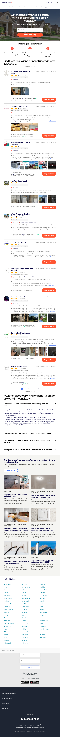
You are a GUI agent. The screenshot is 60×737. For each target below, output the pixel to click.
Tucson (6, 590)
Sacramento (8, 604)
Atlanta (6, 637)
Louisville (24, 584)
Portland (42, 584)
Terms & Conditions (39, 727)
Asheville (24, 621)
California (25, 724)
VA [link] (9, 7)
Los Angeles (7, 598)
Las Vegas (25, 612)
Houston (42, 615)
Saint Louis (25, 609)
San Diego (7, 607)
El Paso (42, 609)
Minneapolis (25, 601)
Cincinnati (25, 635)
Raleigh (24, 629)
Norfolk (42, 623)
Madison (42, 635)
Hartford (6, 618)
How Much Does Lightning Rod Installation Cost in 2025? (42, 561)
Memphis (42, 598)
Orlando (6, 632)
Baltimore (25, 590)
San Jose (6, 612)
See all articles (10, 470)
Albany (24, 615)
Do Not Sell (31, 724)
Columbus (25, 640)
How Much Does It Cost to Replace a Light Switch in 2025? (42, 529)
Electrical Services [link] (24, 7)
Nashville (42, 601)
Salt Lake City (44, 621)
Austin (42, 604)
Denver (6, 615)
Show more (53, 121)
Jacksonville (7, 626)
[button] (15, 91)
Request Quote (49, 99)
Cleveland (25, 637)
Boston (24, 593)
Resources (5, 703)
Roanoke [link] (14, 7)
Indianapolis (7, 643)
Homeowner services (9, 693)
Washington (7, 621)
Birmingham (7, 584)
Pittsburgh (43, 593)
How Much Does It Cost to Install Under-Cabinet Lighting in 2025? (16, 529)
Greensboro (25, 626)
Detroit (24, 595)
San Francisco (8, 609)
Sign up (30, 667)
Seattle (42, 632)
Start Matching (30, 35)
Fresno (6, 593)
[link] (30, 74)
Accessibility (38, 724)
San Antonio (43, 618)
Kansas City (25, 607)
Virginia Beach (44, 629)
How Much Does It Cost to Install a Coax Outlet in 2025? (16, 562)
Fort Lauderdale (9, 623)
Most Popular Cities (8, 650)
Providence (43, 595)
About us (5, 708)
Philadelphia (43, 590)
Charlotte (25, 623)
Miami (6, 629)
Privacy (21, 724)
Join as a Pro (49, 2)
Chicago (6, 640)
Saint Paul (25, 604)
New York (25, 618)
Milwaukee (43, 637)
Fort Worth (43, 612)
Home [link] (5, 7)
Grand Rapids (26, 598)
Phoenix (6, 587)
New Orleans (26, 587)
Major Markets (10, 579)
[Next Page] (42, 389)
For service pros (7, 698)
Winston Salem (26, 632)
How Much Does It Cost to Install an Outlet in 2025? (16, 495)
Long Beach (7, 595)
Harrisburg (43, 587)
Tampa (6, 635)
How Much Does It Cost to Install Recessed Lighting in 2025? (43, 496)
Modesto (6, 601)
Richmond (43, 626)
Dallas (41, 607)
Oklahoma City (26, 643)
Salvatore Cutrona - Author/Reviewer (43, 491)
